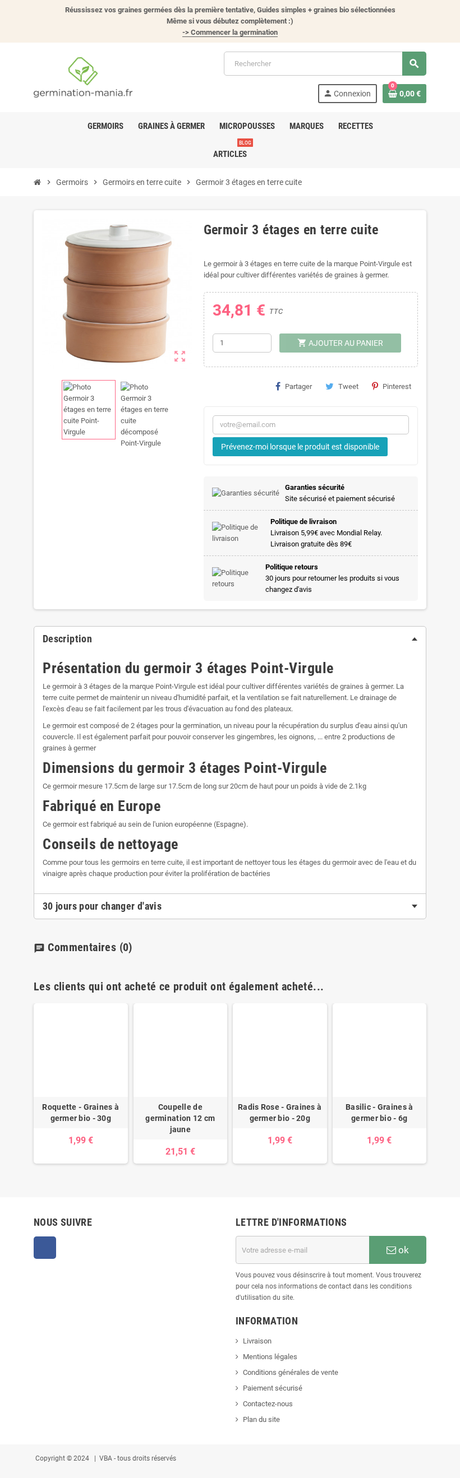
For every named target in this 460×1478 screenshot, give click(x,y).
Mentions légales (270, 1356)
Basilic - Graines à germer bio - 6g (379, 1112)
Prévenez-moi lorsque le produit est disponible (300, 446)
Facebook (45, 1247)
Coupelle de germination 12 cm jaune (180, 1118)
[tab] (230, 639)
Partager (298, 386)
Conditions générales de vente (290, 1372)
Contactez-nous (268, 1404)
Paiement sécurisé (272, 1388)
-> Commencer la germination (230, 32)
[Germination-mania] (83, 76)
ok (402, 1249)
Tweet (348, 386)
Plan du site (261, 1419)
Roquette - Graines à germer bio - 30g (80, 1112)
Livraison (257, 1341)
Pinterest (397, 386)
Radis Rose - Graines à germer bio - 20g (279, 1112)
